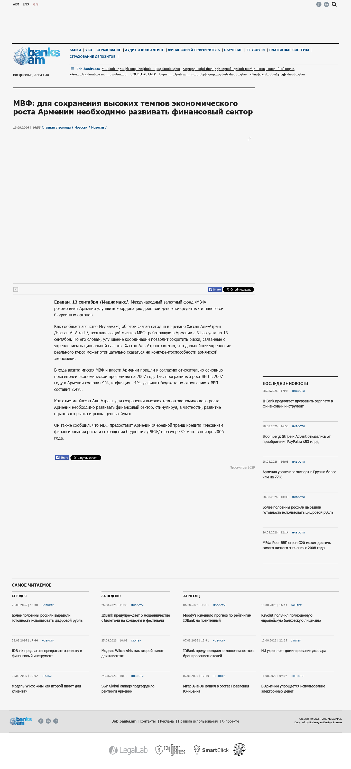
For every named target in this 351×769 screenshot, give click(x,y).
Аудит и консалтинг (144, 50)
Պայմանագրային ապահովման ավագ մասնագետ (141, 69)
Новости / (83, 127)
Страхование (109, 50)
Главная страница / (58, 127)
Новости (298, 390)
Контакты (148, 721)
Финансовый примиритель (194, 50)
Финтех (296, 605)
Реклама (167, 721)
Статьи (47, 675)
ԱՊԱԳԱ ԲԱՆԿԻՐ (143, 74)
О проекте (230, 721)
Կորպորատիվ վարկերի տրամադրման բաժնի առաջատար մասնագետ (239, 69)
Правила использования (198, 721)
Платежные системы (289, 50)
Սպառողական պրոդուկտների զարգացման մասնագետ (203, 74)
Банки (75, 50)
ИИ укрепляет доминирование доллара (293, 650)
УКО (88, 50)
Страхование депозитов (93, 57)
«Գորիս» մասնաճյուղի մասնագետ (277, 74)
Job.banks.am (88, 69)
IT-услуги (255, 50)
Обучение (233, 50)
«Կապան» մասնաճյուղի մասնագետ (98, 74)
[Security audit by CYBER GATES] (170, 750)
